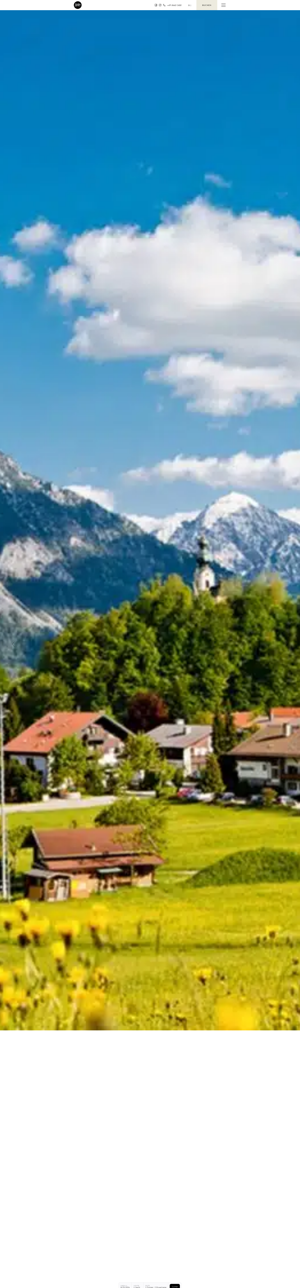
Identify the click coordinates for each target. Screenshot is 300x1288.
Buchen (206, 5)
